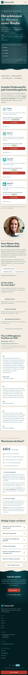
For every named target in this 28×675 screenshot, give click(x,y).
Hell (9, 665)
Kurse (2, 618)
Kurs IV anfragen (14, 197)
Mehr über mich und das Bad (8, 275)
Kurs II (9, 133)
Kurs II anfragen (14, 148)
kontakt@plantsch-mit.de (8, 644)
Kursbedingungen (4, 653)
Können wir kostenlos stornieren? (11, 559)
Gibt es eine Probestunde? (9, 533)
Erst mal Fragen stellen (15, 594)
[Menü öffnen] (25, 2)
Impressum (3, 658)
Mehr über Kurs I (6, 126)
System (17, 665)
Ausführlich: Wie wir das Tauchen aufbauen (14, 328)
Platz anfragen (13, 590)
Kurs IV (10, 183)
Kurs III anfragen (14, 173)
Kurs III (10, 159)
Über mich (3, 623)
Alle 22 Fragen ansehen (13, 565)
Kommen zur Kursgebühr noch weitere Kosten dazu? (12, 552)
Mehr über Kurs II (6, 152)
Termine (2, 620)
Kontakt (2, 627)
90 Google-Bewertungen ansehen (9, 343)
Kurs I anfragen (14, 122)
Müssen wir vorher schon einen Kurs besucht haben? (12, 527)
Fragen (2, 625)
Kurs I (9, 108)
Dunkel (13, 665)
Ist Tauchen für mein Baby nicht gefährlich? (11, 539)
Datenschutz (3, 655)
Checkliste (3, 650)
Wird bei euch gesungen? (9, 546)
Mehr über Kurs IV (6, 201)
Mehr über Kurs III (6, 177)
